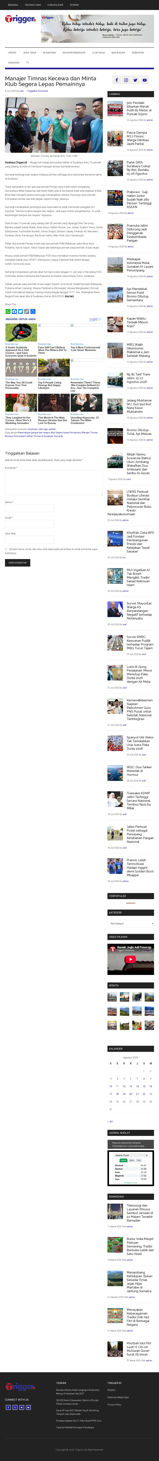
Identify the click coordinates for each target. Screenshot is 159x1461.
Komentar (11, 467)
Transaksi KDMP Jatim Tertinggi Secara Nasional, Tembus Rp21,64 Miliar (139, 800)
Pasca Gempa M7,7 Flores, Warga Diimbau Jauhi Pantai (138, 138)
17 (110, 1094)
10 (110, 1086)
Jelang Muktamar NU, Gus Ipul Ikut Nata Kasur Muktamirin (139, 406)
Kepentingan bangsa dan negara (34, 432)
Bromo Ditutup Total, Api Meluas (139, 432)
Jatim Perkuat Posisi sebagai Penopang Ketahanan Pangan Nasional (140, 834)
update (52, 429)
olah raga (43, 429)
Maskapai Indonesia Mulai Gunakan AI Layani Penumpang (140, 264)
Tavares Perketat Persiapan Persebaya (75, 1427)
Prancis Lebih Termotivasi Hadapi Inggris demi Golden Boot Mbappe (140, 867)
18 (117, 1094)
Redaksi (111, 1390)
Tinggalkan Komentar (37, 91)
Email (9, 517)
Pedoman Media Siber (118, 1397)
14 (137, 1086)
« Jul (110, 1121)
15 (144, 1086)
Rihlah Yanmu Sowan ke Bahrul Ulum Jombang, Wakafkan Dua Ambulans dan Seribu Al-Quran (139, 464)
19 (124, 1094)
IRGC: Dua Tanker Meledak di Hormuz (139, 771)
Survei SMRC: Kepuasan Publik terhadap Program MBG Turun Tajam (140, 642)
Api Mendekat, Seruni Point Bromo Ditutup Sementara (138, 294)
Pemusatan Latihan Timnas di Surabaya (33, 436)
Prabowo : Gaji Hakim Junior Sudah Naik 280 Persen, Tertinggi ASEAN (139, 199)
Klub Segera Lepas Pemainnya (66, 432)
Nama (9, 502)
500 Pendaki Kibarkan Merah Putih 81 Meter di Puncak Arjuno (139, 108)
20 (130, 1094)
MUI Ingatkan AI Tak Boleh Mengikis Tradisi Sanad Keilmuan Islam (138, 577)
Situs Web (10, 533)
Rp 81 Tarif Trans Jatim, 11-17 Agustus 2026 (138, 378)
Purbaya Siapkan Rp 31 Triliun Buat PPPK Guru (79, 1421)
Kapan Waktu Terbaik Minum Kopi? (137, 322)
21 (137, 1094)
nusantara (32, 429)
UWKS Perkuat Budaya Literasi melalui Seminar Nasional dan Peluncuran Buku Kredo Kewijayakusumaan (129, 503)
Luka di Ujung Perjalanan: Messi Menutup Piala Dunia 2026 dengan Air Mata (139, 674)
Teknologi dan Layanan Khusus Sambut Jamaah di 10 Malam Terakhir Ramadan (140, 1213)
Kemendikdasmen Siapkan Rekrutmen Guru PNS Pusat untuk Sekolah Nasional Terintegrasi (140, 709)
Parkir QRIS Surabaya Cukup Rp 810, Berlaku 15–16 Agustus (138, 168)
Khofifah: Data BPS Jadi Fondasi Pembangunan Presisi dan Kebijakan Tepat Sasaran (140, 542)
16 (150, 1086)
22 (144, 1094)
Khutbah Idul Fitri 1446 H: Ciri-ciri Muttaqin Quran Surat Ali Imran (139, 1348)
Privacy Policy (114, 1404)
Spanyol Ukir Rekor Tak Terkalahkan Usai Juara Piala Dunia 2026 (140, 742)
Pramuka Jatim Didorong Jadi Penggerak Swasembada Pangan (137, 233)
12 (124, 1086)
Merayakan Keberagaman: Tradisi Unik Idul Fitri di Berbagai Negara (138, 1317)
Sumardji (58, 436)
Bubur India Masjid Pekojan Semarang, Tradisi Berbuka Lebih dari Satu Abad (140, 1246)
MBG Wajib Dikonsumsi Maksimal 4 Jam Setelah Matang (138, 350)
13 (130, 1086)
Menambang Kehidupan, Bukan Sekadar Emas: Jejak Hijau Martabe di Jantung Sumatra (139, 1282)
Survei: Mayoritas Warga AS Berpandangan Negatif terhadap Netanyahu (139, 610)
